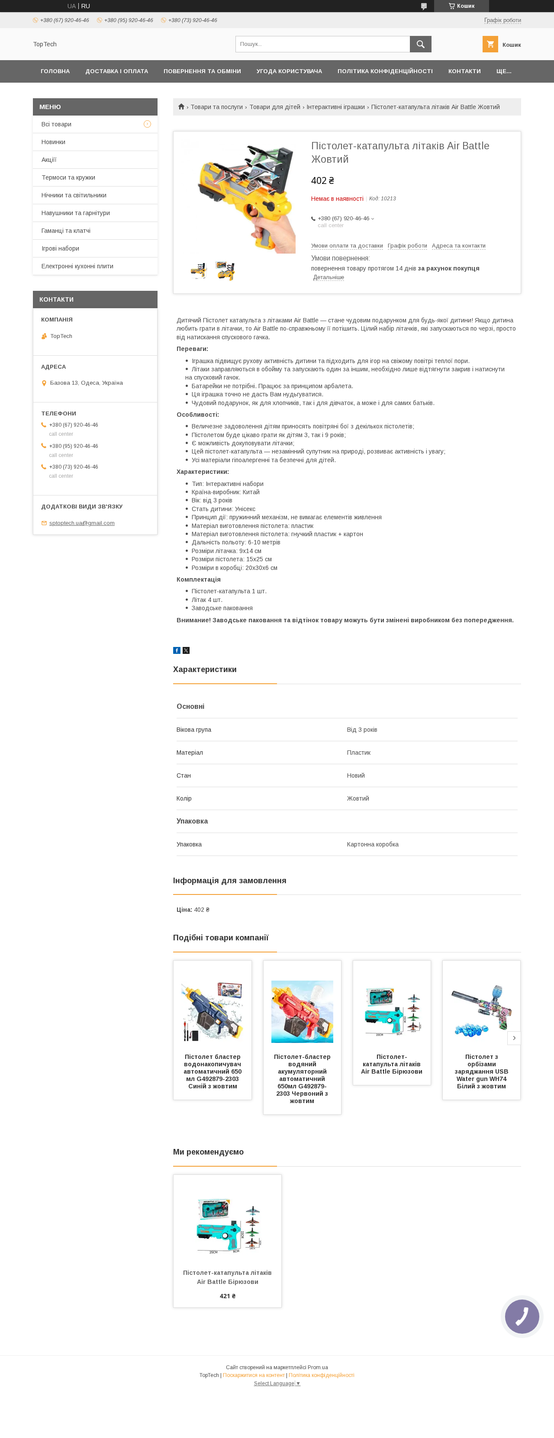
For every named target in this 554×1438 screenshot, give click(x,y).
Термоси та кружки (68, 177)
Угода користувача (289, 71)
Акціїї (49, 159)
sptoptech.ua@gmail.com (82, 523)
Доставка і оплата (116, 71)
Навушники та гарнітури (76, 212)
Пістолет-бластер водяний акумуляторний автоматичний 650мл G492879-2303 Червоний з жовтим (303, 1078)
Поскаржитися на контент (254, 1375)
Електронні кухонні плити (77, 266)
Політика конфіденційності (385, 71)
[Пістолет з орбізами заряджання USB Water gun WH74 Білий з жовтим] (482, 1004)
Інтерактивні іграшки (335, 106)
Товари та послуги (216, 106)
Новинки (53, 141)
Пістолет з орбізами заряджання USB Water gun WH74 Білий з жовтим (482, 1071)
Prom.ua (318, 1367)
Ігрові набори (60, 248)
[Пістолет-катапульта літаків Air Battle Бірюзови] (392, 1004)
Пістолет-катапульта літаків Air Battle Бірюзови (391, 1064)
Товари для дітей (274, 106)
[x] (186, 651)
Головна (55, 71)
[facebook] (176, 651)
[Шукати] (421, 44)
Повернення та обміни (202, 71)
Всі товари (56, 124)
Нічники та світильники (74, 195)
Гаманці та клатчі (66, 230)
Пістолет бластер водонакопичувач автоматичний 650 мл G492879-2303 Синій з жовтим (213, 1071)
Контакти (464, 71)
